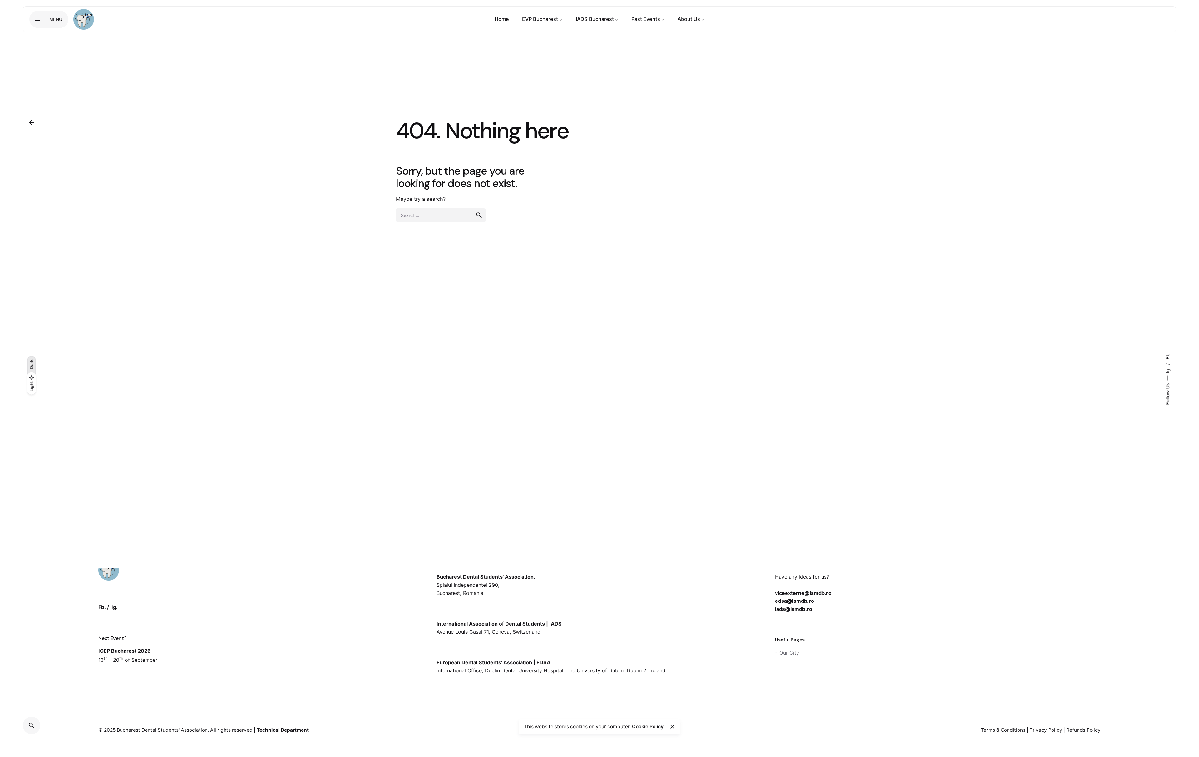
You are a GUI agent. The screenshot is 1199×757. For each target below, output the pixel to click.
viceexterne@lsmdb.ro (803, 593)
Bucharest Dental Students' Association (162, 730)
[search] (479, 215)
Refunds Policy (1083, 730)
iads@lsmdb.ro (793, 609)
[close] (672, 726)
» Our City (787, 653)
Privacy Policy (1045, 730)
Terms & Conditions (1003, 730)
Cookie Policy (648, 727)
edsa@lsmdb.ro (794, 601)
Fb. (1168, 355)
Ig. (1168, 369)
